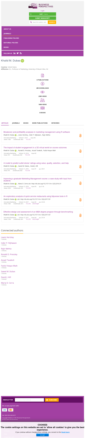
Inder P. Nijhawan (9, 243)
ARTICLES (4, 123)
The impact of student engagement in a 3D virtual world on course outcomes (35, 147)
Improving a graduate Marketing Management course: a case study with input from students (38, 179)
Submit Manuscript (42, 18)
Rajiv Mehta (6, 248)
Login (42, 10)
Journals (7, 34)
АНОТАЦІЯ (35, 204)
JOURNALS (16, 123)
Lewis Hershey (7, 237)
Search (52, 22)
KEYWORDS (55, 123)
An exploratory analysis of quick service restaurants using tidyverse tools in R (35, 196)
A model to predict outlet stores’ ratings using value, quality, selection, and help (36, 163)
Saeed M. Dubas (8, 271)
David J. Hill (6, 277)
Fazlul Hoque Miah (9, 265)
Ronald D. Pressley (9, 254)
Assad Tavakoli (7, 260)
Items (43, 14)
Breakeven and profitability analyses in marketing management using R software (37, 131)
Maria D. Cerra (7, 283)
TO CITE (28, 139)
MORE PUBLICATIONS (40, 123)
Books (6, 47)
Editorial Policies (11, 43)
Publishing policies (11, 38)
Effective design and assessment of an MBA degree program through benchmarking (38, 211)
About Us (7, 29)
